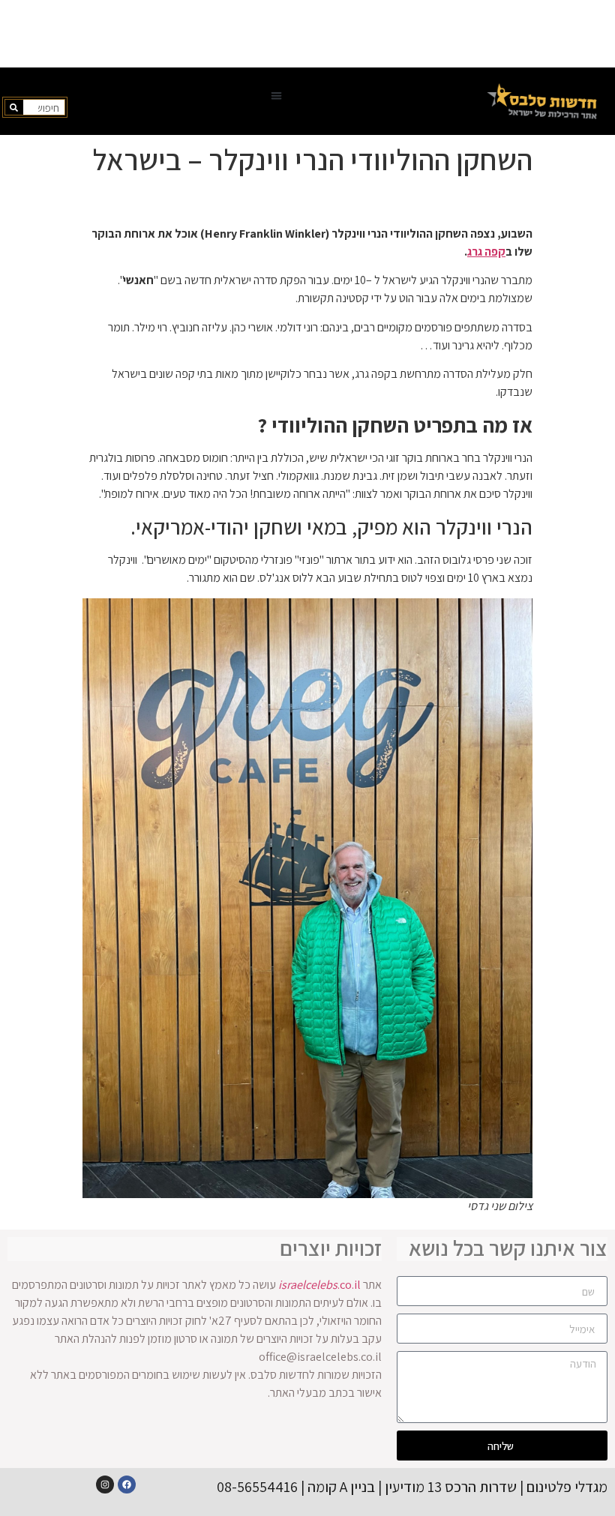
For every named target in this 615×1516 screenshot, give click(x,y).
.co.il (319, 1285)
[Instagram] (105, 1485)
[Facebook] (127, 1485)
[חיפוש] (14, 107)
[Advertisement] (307, 33)
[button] (276, 95)
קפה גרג (486, 251)
